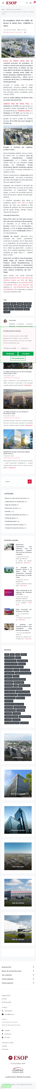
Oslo (5, 309)
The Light (8, 713)
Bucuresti (22, 664)
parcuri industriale (24, 695)
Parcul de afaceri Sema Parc (16, 61)
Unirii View (16, 720)
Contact (4, 1007)
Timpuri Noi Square (11, 716)
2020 (12, 654)
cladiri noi (8, 676)
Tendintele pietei (11, 521)
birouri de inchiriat (11, 664)
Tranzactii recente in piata (14, 525)
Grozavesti (27, 303)
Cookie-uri (24, 348)
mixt (29, 306)
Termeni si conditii (10, 348)
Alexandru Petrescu (21, 558)
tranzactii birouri (25, 716)
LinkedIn (7, 1030)
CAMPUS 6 (8, 670)
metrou (23, 306)
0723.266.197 (8, 1011)
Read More (27, 385)
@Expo (23, 654)
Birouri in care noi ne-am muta (15, 498)
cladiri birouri (9, 673)
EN (27, 3)
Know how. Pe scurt (11, 508)
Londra (17, 306)
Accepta (25, 354)
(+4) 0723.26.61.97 (19, 287)
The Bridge (20, 710)
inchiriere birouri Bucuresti (13, 689)
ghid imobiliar (18, 682)
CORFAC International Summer (15, 679)
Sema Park (8, 707)
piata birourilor (10, 698)
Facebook (7, 1034)
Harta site (5, 1049)
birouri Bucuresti (10, 661)
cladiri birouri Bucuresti (23, 673)
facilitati (20, 303)
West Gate (24, 723)
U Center (8, 720)
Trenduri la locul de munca (14, 528)
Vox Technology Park (12, 723)
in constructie (8, 306)
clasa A (16, 676)
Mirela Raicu (19, 581)
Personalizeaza (18, 358)
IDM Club (21, 203)
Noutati (7, 511)
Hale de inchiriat (11, 505)
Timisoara (16, 713)
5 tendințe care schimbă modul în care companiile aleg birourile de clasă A (24, 627)
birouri (13, 303)
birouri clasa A (22, 661)
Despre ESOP (6, 995)
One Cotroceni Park (22, 692)
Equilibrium (8, 682)
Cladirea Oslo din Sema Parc (16, 104)
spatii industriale (19, 707)
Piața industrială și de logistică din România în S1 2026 (24, 592)
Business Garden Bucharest (14, 667)
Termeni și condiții (7, 1043)
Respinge (10, 354)
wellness (6, 312)
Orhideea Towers (10, 695)
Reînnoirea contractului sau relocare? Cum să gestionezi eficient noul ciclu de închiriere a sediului (24, 549)
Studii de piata (10, 518)
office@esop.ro (9, 1014)
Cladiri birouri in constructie (13, 9)
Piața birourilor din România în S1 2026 (24, 610)
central (16, 670)
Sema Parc (19, 309)
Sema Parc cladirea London (14, 704)
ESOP (11, 3)
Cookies (4, 1046)
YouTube (7, 1037)
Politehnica (20, 698)
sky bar (26, 309)
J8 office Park (9, 692)
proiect (11, 309)
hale (15, 685)
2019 (6, 654)
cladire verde (25, 670)
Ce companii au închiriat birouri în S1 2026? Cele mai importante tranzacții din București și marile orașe (24, 572)
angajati (6, 303)
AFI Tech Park (9, 658)
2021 (17, 654)
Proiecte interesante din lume (15, 515)
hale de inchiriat (24, 685)
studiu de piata (10, 710)
